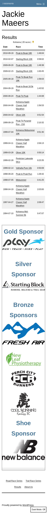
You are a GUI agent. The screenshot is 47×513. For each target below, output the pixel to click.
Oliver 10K (20, 115)
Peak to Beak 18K (24, 53)
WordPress (28, 505)
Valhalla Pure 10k (24, 168)
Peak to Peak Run (24, 174)
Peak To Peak (22, 96)
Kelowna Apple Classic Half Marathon (22, 105)
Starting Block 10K (24, 59)
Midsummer (21, 180)
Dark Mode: (37, 509)
